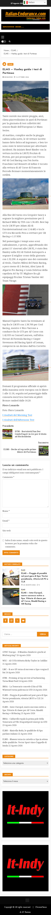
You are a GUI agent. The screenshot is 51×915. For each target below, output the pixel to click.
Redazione (8, 77)
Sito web (6, 530)
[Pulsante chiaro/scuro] (3, 41)
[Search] (9, 41)
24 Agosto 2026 (29, 585)
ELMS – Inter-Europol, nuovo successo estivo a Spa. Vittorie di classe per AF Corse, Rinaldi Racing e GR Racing (33, 598)
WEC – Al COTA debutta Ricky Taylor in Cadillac (24, 660)
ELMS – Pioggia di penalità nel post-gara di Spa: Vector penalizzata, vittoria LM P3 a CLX (34, 577)
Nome (6, 511)
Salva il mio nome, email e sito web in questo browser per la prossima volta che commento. (26, 543)
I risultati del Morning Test (17, 415)
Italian (31, 2)
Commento (8, 477)
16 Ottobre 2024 (22, 77)
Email (5, 520)
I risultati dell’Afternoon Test (18, 419)
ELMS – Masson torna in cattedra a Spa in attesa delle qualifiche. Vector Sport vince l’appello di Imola (25, 742)
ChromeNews (41, 907)
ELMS (10, 64)
